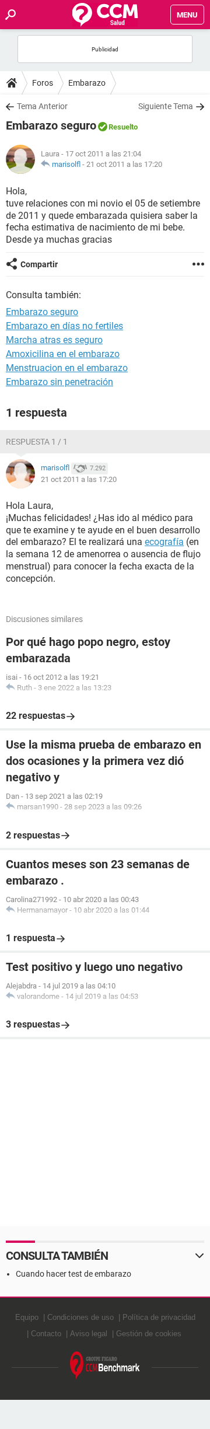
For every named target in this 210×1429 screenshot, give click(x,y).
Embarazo (87, 83)
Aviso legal (88, 1333)
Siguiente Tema (165, 106)
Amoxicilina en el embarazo (63, 353)
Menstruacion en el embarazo (67, 367)
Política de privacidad (159, 1317)
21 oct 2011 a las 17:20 (124, 164)
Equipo (26, 1317)
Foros (42, 83)
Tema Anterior (42, 106)
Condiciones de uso (80, 1317)
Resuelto (123, 127)
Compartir (39, 264)
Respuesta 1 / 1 (37, 441)
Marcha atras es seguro (54, 339)
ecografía (164, 541)
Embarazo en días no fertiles (64, 325)
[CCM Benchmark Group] (105, 1365)
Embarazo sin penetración (59, 381)
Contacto (46, 1333)
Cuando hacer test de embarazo (73, 1273)
